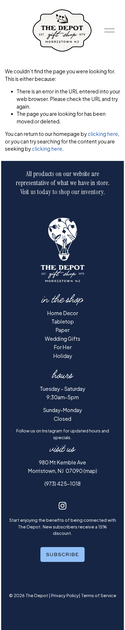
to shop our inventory (78, 192)
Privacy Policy (65, 595)
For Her (63, 347)
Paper (62, 330)
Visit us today (35, 192)
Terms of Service (98, 595)
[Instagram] (62, 506)
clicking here (103, 134)
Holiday (62, 356)
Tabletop (62, 321)
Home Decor (62, 313)
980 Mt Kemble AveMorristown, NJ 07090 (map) (62, 466)
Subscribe (62, 554)
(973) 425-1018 (62, 483)
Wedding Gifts (62, 339)
